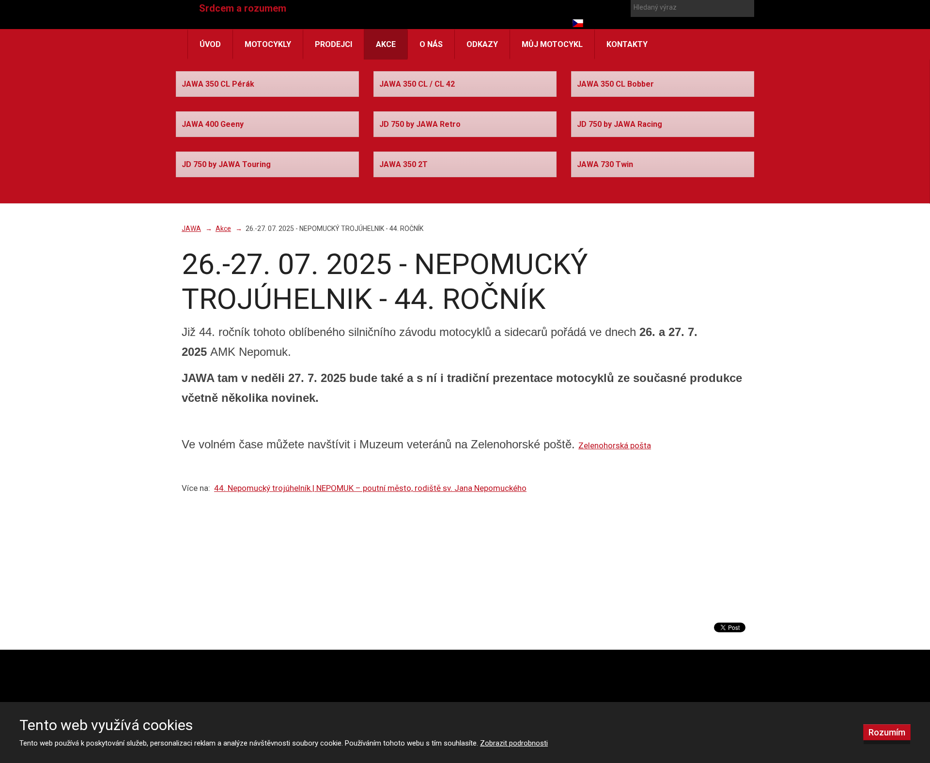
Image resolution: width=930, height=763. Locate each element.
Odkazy (482, 44)
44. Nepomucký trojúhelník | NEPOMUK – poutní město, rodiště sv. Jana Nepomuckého (370, 488)
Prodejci (333, 44)
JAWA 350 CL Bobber (615, 84)
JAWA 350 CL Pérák (218, 84)
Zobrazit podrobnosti (514, 743)
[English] (595, 23)
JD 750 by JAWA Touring (226, 164)
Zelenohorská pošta (614, 445)
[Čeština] (578, 23)
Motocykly (268, 44)
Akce (386, 44)
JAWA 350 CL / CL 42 (417, 84)
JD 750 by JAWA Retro (420, 124)
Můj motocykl (552, 44)
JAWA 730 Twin (605, 164)
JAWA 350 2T (403, 164)
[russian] (613, 23)
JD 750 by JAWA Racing (619, 124)
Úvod (210, 44)
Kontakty (627, 44)
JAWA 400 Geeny (213, 124)
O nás (431, 44)
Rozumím (886, 732)
